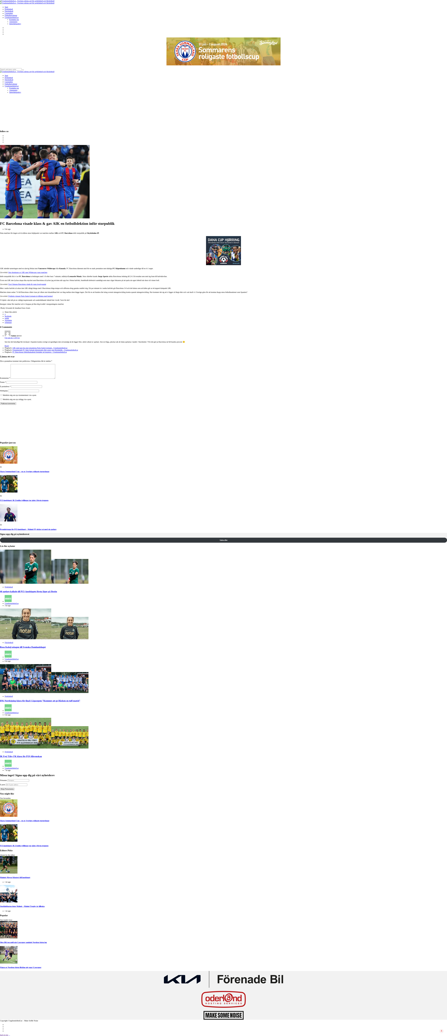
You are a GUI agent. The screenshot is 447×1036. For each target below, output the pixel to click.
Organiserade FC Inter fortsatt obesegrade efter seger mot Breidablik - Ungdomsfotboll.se (45, 350)
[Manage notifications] (441, 1031)
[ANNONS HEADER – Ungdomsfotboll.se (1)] (223, 65)
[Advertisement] (223, 111)
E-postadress (5, 386)
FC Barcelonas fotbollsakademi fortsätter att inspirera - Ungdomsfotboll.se (39, 352)
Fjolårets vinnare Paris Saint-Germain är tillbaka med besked (30, 296)
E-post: (2, 785)
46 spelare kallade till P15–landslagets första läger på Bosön (28, 591)
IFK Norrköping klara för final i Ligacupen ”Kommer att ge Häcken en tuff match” (40, 701)
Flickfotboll (9, 643)
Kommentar (5, 378)
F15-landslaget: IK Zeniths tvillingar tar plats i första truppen (24, 500)
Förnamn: (3, 780)
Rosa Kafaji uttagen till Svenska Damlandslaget (23, 647)
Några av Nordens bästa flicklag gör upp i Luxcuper (20, 967)
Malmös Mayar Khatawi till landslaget (15, 877)
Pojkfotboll (9, 587)
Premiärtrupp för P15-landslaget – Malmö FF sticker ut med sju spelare (28, 529)
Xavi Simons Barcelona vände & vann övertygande (27, 284)
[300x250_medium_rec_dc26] (223, 265)
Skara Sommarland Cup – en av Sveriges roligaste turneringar (24, 472)
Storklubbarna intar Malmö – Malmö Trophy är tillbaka (22, 906)
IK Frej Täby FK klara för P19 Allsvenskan (21, 756)
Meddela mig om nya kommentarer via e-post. (20, 395)
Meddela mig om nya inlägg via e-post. (17, 399)
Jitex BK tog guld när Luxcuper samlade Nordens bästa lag (23, 942)
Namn (3, 382)
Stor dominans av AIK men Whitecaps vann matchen (27, 272)
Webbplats (4, 391)
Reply (7, 346)
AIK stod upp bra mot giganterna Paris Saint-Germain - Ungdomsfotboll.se (39, 348)
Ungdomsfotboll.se (12, 603)
